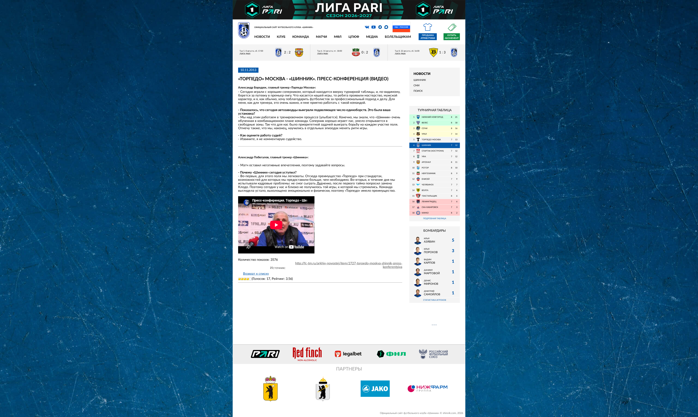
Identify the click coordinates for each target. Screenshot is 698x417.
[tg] (380, 27)
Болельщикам (398, 36)
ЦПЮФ (353, 36)
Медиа (372, 36)
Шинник (420, 80)
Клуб (281, 36)
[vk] (367, 27)
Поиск (418, 91)
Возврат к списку (256, 273)
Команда (300, 36)
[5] (250, 279)
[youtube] (373, 27)
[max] (386, 27)
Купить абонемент (452, 36)
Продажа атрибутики (428, 36)
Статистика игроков (434, 300)
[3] (245, 279)
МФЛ (338, 36)
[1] (239, 279)
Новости (262, 36)
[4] (247, 279)
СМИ (417, 85)
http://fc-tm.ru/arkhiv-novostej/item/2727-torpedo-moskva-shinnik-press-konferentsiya (348, 265)
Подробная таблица (434, 218)
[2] (242, 279)
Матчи (321, 36)
